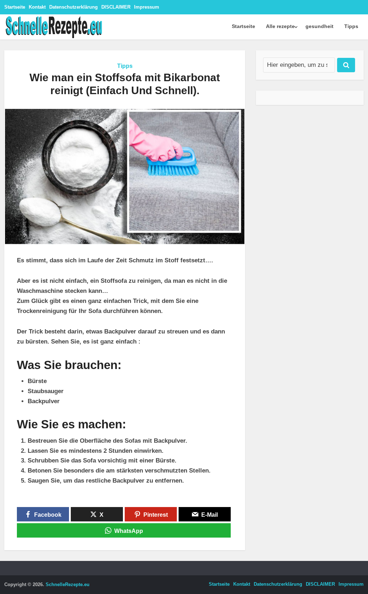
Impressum (146, 7)
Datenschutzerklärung (73, 7)
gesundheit (319, 26)
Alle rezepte (280, 26)
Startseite (14, 7)
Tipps (351, 26)
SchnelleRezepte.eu (67, 584)
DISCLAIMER (115, 7)
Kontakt (37, 7)
